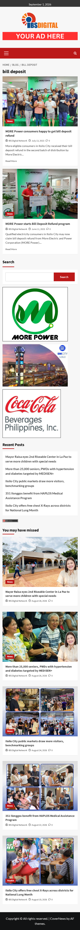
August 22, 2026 (39, 825)
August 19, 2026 (39, 899)
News (10, 121)
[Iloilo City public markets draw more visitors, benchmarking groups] (40, 711)
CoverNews (58, 918)
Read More (11, 161)
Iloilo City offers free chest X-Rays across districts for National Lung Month (38, 508)
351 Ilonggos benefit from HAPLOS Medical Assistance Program (34, 496)
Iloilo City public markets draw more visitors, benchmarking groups (34, 483)
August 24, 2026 (39, 750)
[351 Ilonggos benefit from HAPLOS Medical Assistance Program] (40, 786)
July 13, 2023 (38, 140)
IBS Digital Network (18, 140)
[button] (6, 53)
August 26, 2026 (39, 675)
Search (8, 262)
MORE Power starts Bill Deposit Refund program (37, 224)
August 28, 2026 (39, 601)
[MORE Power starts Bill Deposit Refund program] (40, 194)
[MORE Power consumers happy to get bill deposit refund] (40, 101)
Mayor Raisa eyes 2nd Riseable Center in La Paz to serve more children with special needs (38, 459)
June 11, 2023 (38, 229)
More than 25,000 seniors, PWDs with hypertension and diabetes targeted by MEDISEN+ (39, 471)
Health (10, 880)
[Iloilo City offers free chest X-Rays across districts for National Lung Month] (40, 861)
